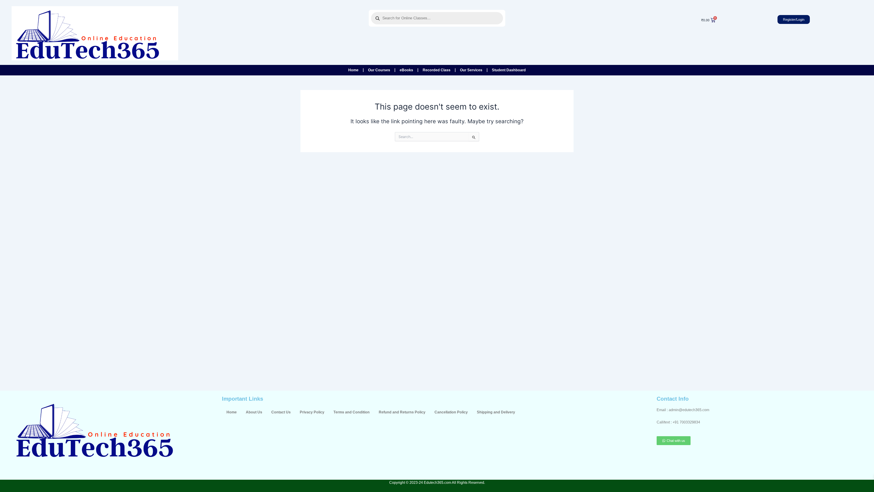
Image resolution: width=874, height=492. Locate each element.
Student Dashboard (509, 70)
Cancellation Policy (451, 412)
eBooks (406, 70)
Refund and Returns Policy (402, 412)
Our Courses (379, 70)
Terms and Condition (351, 412)
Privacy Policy (312, 412)
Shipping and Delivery (496, 412)
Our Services (471, 70)
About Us (254, 412)
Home (353, 70)
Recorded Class (436, 70)
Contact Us (281, 412)
